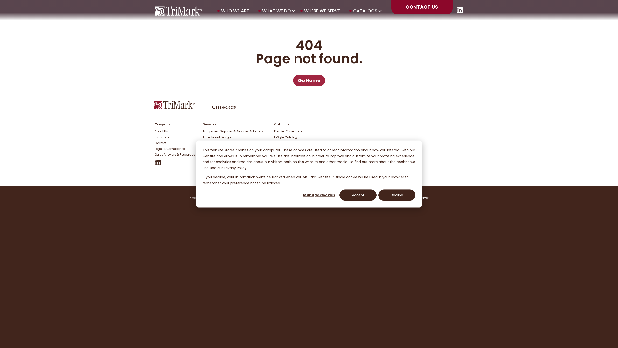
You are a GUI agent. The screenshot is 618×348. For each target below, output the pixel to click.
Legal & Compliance (170, 149)
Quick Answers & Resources (175, 154)
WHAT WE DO (276, 11)
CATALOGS (365, 11)
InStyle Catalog (285, 137)
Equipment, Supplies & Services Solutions (233, 131)
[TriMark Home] (174, 107)
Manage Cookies (319, 195)
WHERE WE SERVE (322, 11)
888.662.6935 (225, 107)
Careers (160, 143)
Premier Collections (288, 131)
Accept (358, 195)
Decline (397, 195)
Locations (162, 137)
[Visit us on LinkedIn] (460, 11)
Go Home (309, 80)
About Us (161, 131)
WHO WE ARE (235, 11)
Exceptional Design (217, 137)
